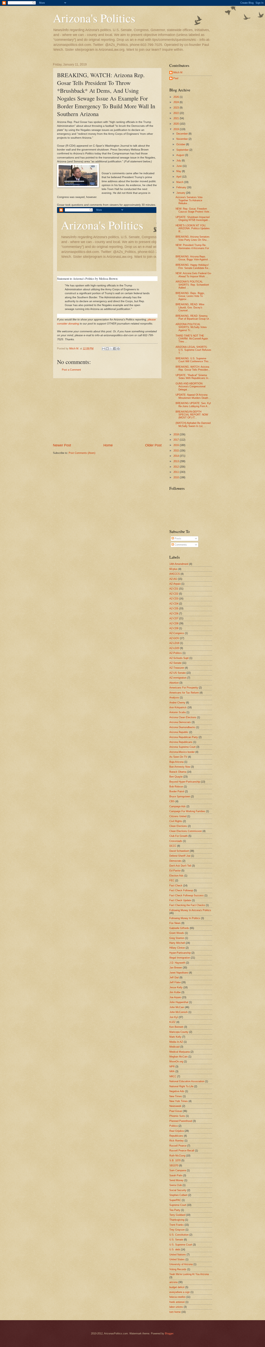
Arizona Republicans (180, 742)
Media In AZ (176, 1041)
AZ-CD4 (173, 603)
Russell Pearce (177, 1145)
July (179, 160)
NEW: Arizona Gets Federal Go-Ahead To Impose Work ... (193, 275)
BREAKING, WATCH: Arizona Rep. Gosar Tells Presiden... (193, 368)
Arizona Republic (178, 732)
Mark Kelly (175, 1036)
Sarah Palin (175, 1175)
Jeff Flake (175, 982)
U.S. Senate (176, 1239)
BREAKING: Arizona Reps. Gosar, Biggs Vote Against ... (193, 258)
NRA (172, 1071)
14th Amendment (178, 563)
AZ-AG (173, 578)
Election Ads (176, 875)
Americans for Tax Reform (184, 692)
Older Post (153, 445)
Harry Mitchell (177, 942)
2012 (176, 466)
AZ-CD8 (173, 623)
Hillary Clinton (177, 947)
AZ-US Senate (177, 672)
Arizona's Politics (94, 18)
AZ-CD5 (173, 608)
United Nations (177, 1254)
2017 (176, 439)
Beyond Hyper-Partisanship (184, 781)
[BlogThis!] (107, 349)
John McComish (178, 1012)
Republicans (176, 1135)
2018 (176, 434)
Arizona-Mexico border (182, 751)
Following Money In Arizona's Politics (190, 910)
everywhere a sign (179, 1292)
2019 (176, 129)
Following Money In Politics (184, 918)
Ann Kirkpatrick (178, 707)
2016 (176, 445)
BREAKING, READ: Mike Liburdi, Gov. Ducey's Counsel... (190, 307)
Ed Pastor (175, 870)
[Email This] (104, 349)
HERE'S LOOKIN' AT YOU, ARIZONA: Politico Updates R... (193, 228)
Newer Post (62, 445)
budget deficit (176, 1287)
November (182, 138)
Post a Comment (71, 369)
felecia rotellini (177, 1296)
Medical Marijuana (179, 1051)
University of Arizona (181, 1264)
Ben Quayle (176, 776)
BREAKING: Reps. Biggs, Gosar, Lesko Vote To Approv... (190, 296)
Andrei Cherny (177, 702)
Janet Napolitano (178, 972)
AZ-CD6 (173, 613)
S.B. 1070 (175, 1160)
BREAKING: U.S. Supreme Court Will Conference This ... (194, 360)
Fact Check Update (180, 900)
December (182, 133)
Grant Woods (176, 933)
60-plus (173, 569)
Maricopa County (178, 1031)
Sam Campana (177, 1170)
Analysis (174, 697)
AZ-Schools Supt (179, 658)
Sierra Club (175, 1185)
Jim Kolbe (175, 992)
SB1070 (173, 1165)
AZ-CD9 (173, 628)
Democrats (175, 860)
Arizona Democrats (180, 722)
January (181, 192)
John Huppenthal (178, 1002)
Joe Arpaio (175, 997)
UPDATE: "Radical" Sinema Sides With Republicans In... (193, 377)
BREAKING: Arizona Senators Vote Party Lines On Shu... (193, 238)
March (180, 182)
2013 (176, 461)
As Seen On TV (178, 756)
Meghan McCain (178, 1056)
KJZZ (172, 1022)
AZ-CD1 (173, 588)
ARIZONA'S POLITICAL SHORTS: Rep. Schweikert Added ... (192, 284)
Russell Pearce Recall (181, 1150)
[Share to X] (111, 349)
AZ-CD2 (173, 593)
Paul (175, 78)
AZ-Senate (175, 662)
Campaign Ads (177, 806)
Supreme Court (177, 1205)
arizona (173, 1282)
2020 (176, 123)
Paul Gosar (175, 1111)
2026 (176, 96)
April (179, 176)
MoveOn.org (176, 1061)
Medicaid (174, 1046)
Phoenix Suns (177, 1115)
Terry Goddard (177, 1214)
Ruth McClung (177, 1155)
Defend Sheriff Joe (179, 855)
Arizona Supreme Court (182, 746)
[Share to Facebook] (115, 349)
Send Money (176, 1180)
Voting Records (177, 1269)
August (180, 155)
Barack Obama (177, 771)
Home (108, 445)
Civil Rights (175, 821)
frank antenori (177, 1302)
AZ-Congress (176, 633)
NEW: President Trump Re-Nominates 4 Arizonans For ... (192, 248)
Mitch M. (178, 72)
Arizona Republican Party (183, 737)
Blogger (169, 1333)
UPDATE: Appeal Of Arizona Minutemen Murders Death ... (193, 396)
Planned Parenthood (180, 1121)
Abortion (174, 682)
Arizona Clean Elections (182, 717)
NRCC (172, 1076)
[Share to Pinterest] (118, 349)
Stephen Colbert (178, 1195)
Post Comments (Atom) (82, 452)
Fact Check (175, 885)
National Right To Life (181, 1086)
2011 (176, 472)
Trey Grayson (177, 1229)
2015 (176, 450)
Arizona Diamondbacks (182, 727)
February (181, 187)
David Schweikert (179, 850)
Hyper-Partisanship (180, 952)
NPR (172, 1066)
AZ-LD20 (174, 648)
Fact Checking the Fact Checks (187, 905)
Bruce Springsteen (179, 796)
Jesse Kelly (176, 987)
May (179, 171)
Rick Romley (176, 1140)
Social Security (177, 1190)
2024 (176, 102)
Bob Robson (176, 786)
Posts (177, 538)
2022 (176, 113)
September (182, 149)
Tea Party (174, 1210)
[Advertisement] (107, 410)
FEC (171, 880)
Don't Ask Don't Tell (180, 865)
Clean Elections (178, 826)
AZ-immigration (177, 677)
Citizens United (177, 816)
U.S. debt (174, 1249)
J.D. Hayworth (177, 962)
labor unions (176, 1306)
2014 (176, 455)
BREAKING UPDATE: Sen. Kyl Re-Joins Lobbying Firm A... (193, 405)
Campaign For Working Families (187, 811)
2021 (176, 118)
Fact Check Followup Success (186, 895)
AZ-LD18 (174, 643)
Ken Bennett (176, 1026)
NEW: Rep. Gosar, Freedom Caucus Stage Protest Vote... (193, 210)
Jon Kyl (173, 1017)
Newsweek (175, 1106)
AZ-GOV (174, 638)
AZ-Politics (175, 653)
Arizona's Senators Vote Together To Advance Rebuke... (189, 200)
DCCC (172, 845)
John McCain (176, 1007)
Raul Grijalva (176, 1130)
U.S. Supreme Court (180, 1244)
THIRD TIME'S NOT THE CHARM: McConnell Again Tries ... (192, 338)
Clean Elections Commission (185, 831)
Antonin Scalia (177, 712)
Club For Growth (178, 835)
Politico (173, 1125)
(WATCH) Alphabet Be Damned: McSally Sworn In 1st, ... (193, 424)
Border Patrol (176, 791)
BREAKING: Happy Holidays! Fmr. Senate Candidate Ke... (193, 266)
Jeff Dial (174, 977)
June (179, 165)
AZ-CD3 (173, 598)
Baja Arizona (176, 761)
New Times (175, 1096)
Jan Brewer (175, 967)
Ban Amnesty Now (179, 766)
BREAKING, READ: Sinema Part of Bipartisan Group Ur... (193, 317)
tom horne (175, 1311)
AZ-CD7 (173, 618)
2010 (176, 477)
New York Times (178, 1101)
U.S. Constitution (179, 1234)
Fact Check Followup (181, 890)
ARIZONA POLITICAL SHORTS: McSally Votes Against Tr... (191, 327)
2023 (176, 107)
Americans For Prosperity (183, 687)
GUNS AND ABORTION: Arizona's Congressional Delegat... (190, 386)
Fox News (175, 923)
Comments (180, 544)
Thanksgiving (176, 1219)
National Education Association (186, 1081)
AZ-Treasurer (176, 667)
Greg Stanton (176, 938)
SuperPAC (175, 1200)
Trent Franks (176, 1224)
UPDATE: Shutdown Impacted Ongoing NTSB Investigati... (193, 218)
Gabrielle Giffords (179, 928)
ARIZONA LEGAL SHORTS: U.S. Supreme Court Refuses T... (193, 349)
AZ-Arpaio (175, 583)
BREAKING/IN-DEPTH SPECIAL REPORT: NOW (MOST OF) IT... (192, 414)
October (181, 144)
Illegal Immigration (179, 957)
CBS (172, 801)
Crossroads (175, 841)
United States (177, 1259)
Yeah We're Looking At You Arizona (189, 1274)
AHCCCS (174, 573)
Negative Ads (176, 1091)
